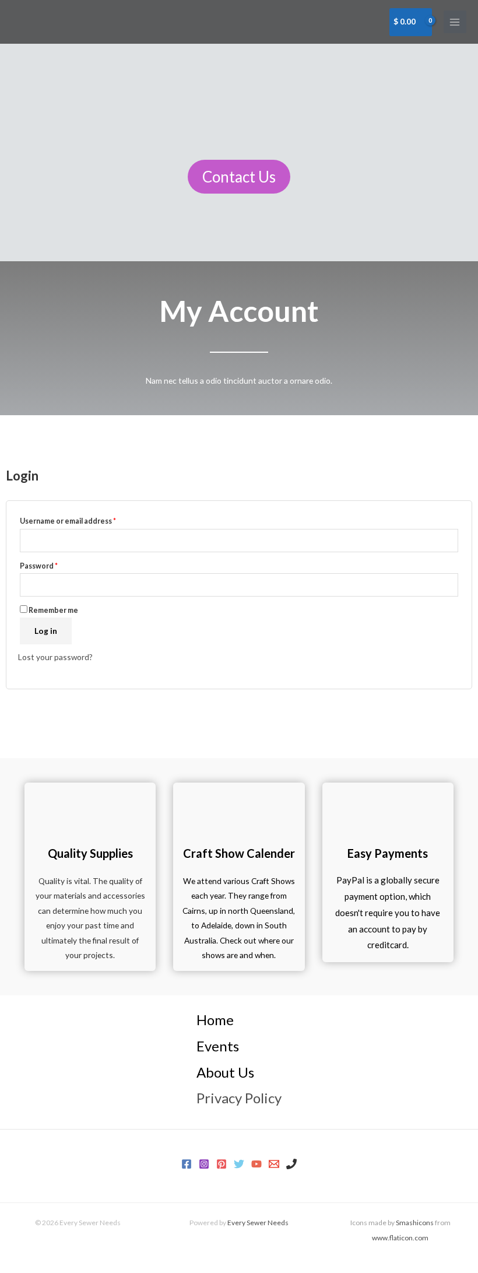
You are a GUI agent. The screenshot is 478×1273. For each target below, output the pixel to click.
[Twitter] (239, 1164)
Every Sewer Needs (258, 1222)
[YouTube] (256, 1164)
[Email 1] (274, 1164)
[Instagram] (204, 1164)
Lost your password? (55, 657)
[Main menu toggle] (455, 21)
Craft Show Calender (239, 853)
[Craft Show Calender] (239, 805)
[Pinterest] (221, 1164)
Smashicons (415, 1222)
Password (39, 566)
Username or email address (68, 521)
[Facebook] (186, 1164)
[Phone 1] (291, 1164)
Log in (45, 631)
